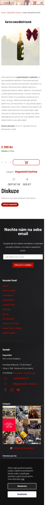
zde (22, 479)
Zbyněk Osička (9, 333)
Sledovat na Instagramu (24, 448)
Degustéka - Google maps (24, 373)
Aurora (5, 286)
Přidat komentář (10, 204)
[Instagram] (12, 390)
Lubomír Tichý (9, 305)
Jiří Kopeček (8, 295)
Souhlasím (22, 494)
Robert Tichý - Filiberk (12, 328)
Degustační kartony (26, 171)
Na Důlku (6, 309)
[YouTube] (18, 390)
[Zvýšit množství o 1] (2, 162)
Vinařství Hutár (9, 291)
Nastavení (22, 486)
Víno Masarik (8, 319)
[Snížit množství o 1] (11, 162)
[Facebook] (5, 390)
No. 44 (5, 314)
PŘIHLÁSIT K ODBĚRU (23, 265)
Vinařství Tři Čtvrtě (11, 323)
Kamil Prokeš (8, 300)
